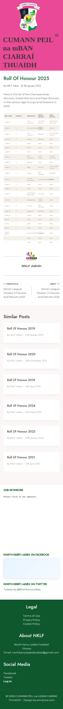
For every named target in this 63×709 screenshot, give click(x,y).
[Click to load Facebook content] (31, 568)
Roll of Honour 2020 (21, 354)
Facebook (10, 673)
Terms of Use (31, 615)
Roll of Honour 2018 (21, 380)
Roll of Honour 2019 (21, 329)
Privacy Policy (31, 619)
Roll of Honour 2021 (21, 457)
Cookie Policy (31, 623)
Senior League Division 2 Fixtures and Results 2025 (48, 290)
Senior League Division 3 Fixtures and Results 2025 (15, 290)
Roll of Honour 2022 (21, 431)
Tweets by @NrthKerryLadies (22, 589)
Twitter (8, 677)
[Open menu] (56, 35)
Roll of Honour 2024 (21, 406)
